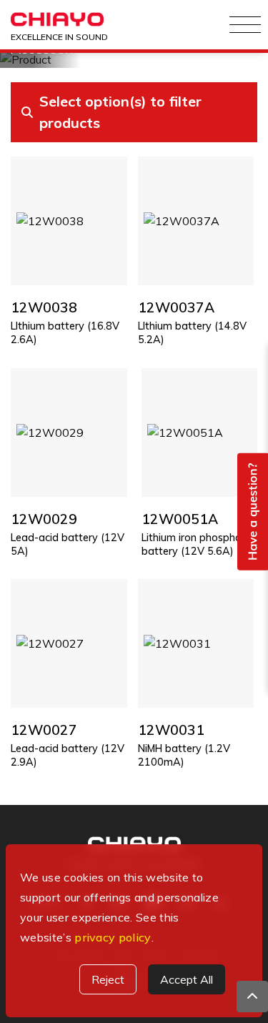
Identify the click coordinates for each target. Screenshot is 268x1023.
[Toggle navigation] (245, 25)
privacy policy (112, 937)
